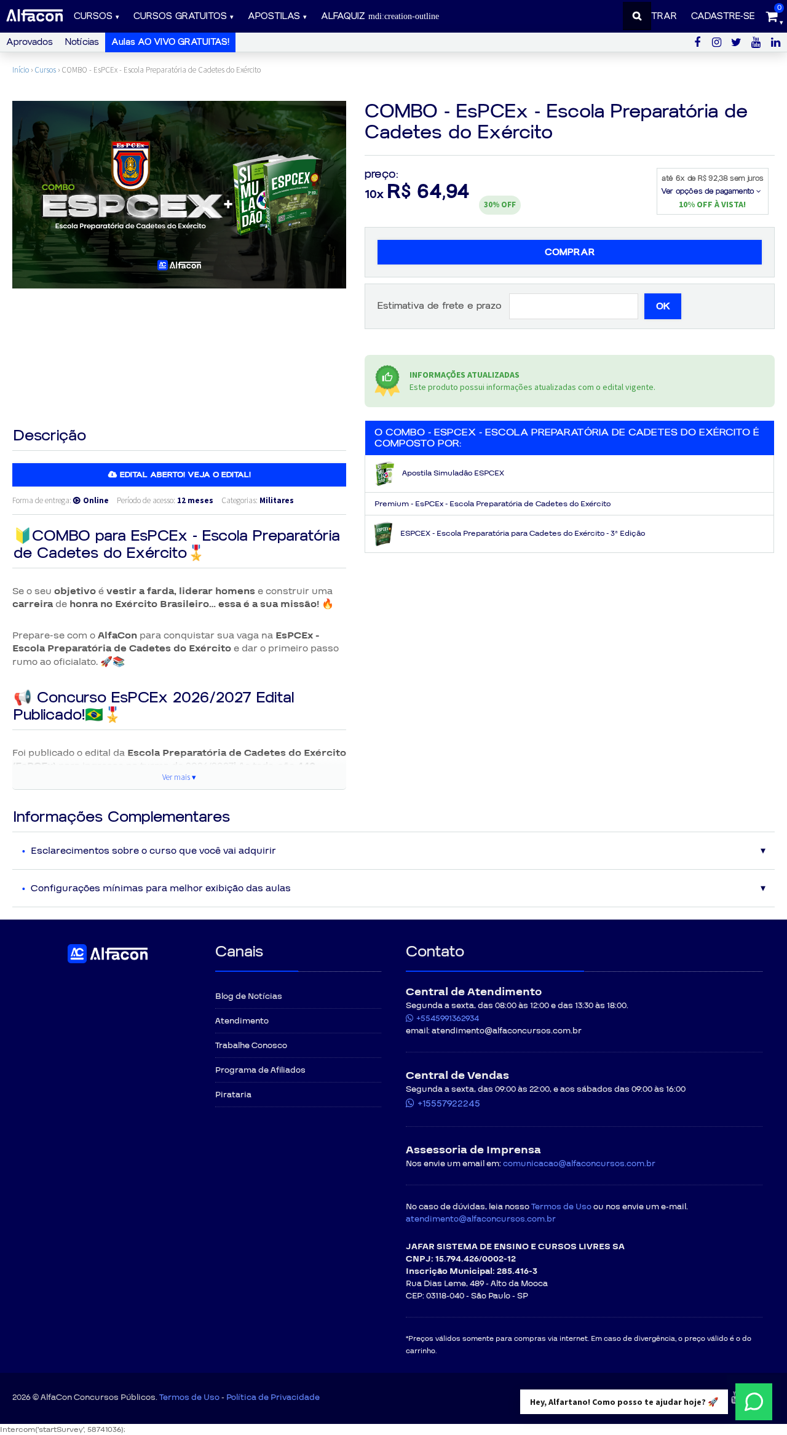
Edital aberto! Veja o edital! (185, 474)
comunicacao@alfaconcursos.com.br (579, 1164)
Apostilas (274, 16)
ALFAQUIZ (344, 16)
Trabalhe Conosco (251, 1045)
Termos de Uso (561, 1207)
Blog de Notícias (248, 996)
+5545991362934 (447, 1018)
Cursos (93, 16)
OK (663, 306)
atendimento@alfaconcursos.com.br (481, 1219)
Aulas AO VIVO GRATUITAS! (170, 42)
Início (20, 70)
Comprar (570, 252)
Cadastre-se (722, 16)
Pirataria (233, 1095)
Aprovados (29, 42)
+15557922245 (448, 1103)
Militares (276, 500)
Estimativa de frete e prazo (440, 306)
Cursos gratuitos (180, 16)
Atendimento (242, 1021)
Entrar (658, 16)
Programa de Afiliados (260, 1070)
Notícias (82, 42)
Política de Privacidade (273, 1397)
